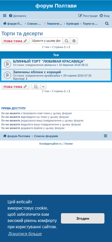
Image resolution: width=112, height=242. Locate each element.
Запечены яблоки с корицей (37, 72)
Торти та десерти (22, 33)
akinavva (50, 64)
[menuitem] (17, 16)
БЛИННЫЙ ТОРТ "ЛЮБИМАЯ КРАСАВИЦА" (49, 61)
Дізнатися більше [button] (25, 234)
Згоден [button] (82, 218)
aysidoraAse (52, 75)
